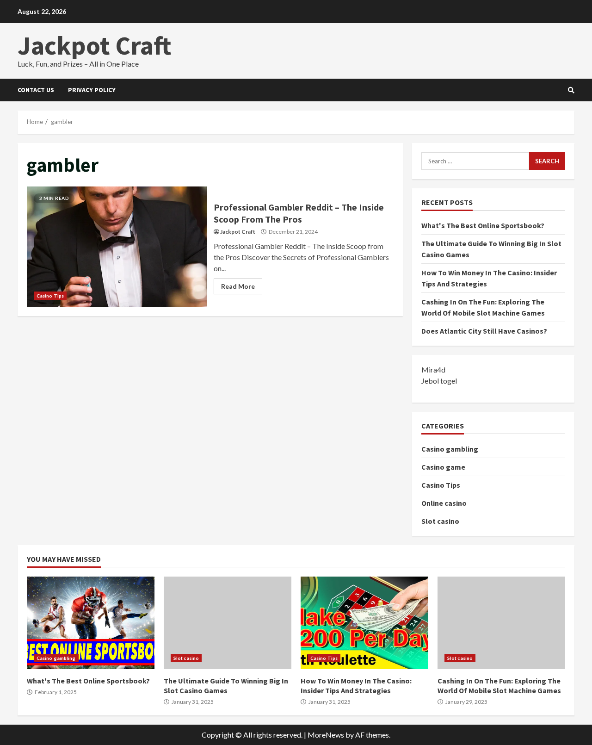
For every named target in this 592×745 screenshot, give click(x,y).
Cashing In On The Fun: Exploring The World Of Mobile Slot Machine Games (501, 623)
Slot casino (440, 521)
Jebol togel (439, 380)
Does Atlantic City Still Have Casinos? (484, 330)
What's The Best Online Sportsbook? (482, 225)
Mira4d (433, 369)
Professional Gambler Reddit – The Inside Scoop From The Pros (117, 246)
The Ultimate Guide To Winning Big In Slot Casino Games (227, 623)
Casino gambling (449, 448)
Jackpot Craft (95, 45)
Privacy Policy (92, 90)
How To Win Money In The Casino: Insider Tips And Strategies (364, 623)
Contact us (36, 90)
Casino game (443, 467)
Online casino (444, 503)
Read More (238, 286)
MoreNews (326, 734)
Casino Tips (50, 295)
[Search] (571, 90)
